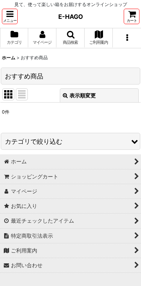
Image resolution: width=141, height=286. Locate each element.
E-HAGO (70, 16)
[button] (10, 16)
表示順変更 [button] (83, 95)
